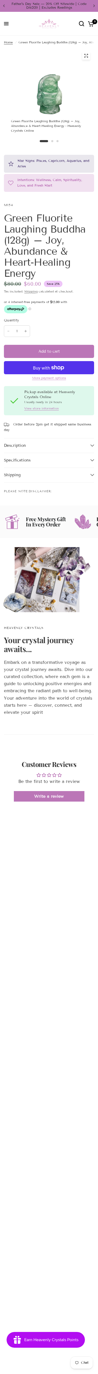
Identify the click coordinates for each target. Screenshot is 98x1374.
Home (8, 42)
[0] (90, 24)
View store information (41, 408)
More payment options (49, 378)
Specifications (17, 460)
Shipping (31, 291)
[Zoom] (86, 56)
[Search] (81, 24)
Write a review (49, 796)
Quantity (11, 320)
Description (15, 445)
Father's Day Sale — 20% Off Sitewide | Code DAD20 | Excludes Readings (49, 6)
